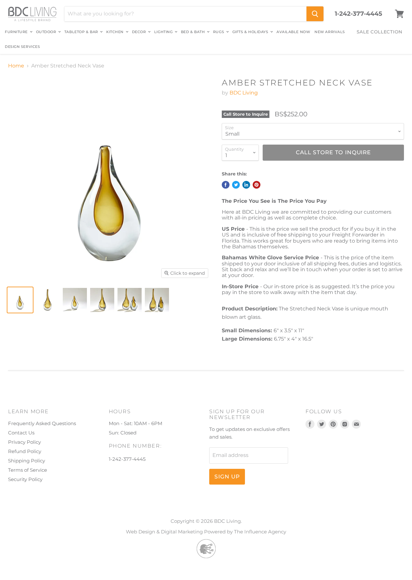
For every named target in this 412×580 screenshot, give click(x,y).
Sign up (227, 476)
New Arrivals (329, 32)
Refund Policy (24, 451)
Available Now (293, 32)
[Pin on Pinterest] (256, 185)
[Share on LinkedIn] (246, 185)
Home (16, 66)
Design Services (22, 46)
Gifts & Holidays (250, 32)
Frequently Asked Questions (42, 423)
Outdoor (46, 32)
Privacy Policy (24, 442)
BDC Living (243, 93)
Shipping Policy (26, 461)
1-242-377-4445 (358, 13)
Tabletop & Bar (81, 32)
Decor (139, 32)
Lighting (164, 32)
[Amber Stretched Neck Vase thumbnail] (20, 300)
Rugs (219, 32)
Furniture (17, 32)
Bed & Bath (193, 32)
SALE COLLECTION (380, 32)
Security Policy (25, 479)
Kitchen (115, 32)
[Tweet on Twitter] (236, 185)
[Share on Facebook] (225, 185)
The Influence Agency (260, 532)
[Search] (314, 13)
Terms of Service (27, 470)
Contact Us (21, 433)
